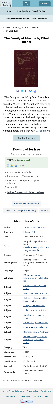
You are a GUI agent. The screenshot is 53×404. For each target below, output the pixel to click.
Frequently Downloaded (17, 18)
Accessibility (24, 396)
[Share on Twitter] (22, 91)
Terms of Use (11, 396)
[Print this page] (35, 91)
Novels (44, 210)
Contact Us (37, 396)
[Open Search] (26, 3)
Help (46, 396)
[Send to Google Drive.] (11, 165)
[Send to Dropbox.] (8, 165)
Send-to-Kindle (24, 172)
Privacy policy (32, 391)
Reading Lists (23, 11)
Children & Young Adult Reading (20, 210)
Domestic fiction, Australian (36, 332)
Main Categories (39, 18)
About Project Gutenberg (13, 391)
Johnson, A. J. (29, 232)
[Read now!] (26, 86)
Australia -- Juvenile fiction (35, 293)
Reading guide (11, 187)
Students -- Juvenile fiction (35, 322)
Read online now (26, 138)
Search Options (39, 11)
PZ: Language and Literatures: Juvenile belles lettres (35, 278)
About (11, 11)
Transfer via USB (30, 176)
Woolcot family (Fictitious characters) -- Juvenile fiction (35, 339)
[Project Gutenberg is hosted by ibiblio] (26, 402)
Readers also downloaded (26, 203)
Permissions (46, 391)
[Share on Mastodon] (18, 91)
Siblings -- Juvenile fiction (34, 310)
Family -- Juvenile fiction (34, 305)
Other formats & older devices (25, 192)
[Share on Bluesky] (30, 91)
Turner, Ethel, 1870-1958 (34, 227)
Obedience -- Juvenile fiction (36, 327)
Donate (45, 4)
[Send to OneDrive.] (15, 165)
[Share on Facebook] (26, 91)
